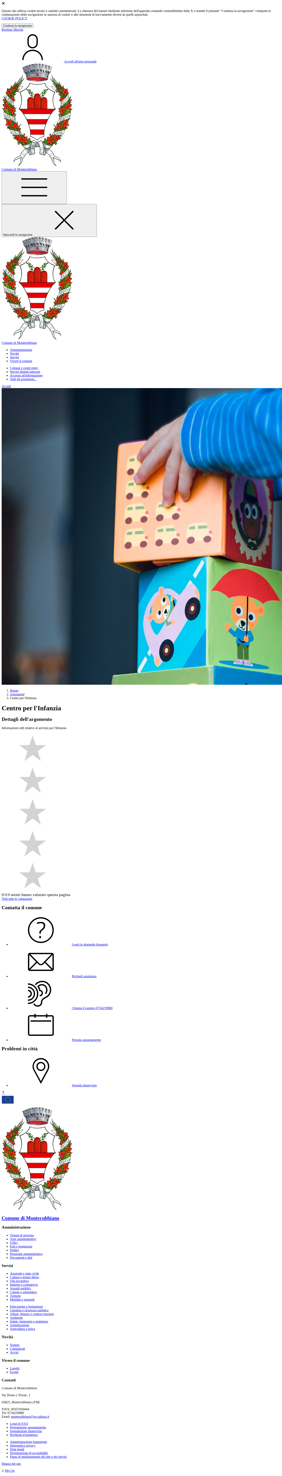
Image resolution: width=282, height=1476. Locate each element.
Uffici (14, 1242)
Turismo (15, 1296)
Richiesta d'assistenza (24, 1435)
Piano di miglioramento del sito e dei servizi (38, 1456)
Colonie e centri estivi (24, 368)
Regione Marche (12, 29)
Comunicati (17, 1348)
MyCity (10, 1470)
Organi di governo (22, 1235)
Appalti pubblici (20, 1288)
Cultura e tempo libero (24, 1277)
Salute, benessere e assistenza (29, 1321)
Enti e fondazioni (21, 1246)
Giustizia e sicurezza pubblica (29, 1310)
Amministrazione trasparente (28, 1442)
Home (14, 690)
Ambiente (16, 1317)
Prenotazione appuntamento (28, 1427)
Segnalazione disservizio (26, 1431)
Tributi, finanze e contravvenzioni (32, 1314)
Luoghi (14, 1368)
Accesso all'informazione (26, 375)
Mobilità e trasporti (22, 1299)
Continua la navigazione (17, 25)
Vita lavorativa (19, 1281)
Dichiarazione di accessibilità (29, 1453)
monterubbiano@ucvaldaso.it (30, 1416)
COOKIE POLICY (14, 18)
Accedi (6, 386)
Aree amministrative (23, 1239)
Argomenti (17, 694)
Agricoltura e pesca (22, 1329)
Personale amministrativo (26, 1254)
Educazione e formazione (26, 1306)
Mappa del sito (11, 1463)
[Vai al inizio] (3, 1093)
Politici (14, 1250)
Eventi (14, 1372)
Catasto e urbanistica (23, 1292)
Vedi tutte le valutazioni (17, 899)
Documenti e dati (21, 1257)
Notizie (14, 1345)
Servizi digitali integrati (25, 371)
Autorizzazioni (19, 1325)
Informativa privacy (23, 1445)
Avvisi (14, 1352)
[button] (21, 350)
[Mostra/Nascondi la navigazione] (34, 187)
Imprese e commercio (24, 1284)
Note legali (17, 1449)
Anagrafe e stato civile (24, 1273)
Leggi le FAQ (19, 1423)
